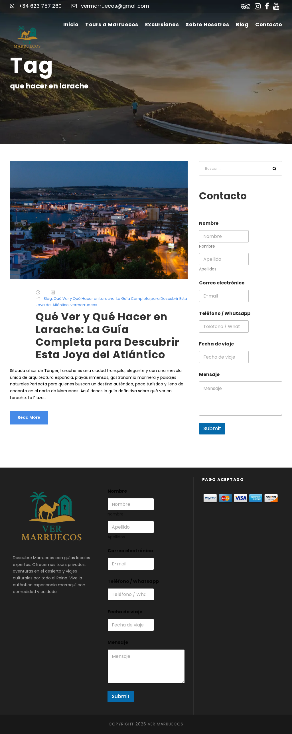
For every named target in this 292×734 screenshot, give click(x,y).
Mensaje (209, 374)
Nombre (207, 246)
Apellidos (207, 269)
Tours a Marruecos (111, 24)
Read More (29, 417)
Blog (242, 24)
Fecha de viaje (216, 344)
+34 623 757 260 (40, 5)
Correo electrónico (222, 283)
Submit (212, 428)
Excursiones (162, 24)
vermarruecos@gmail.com (115, 5)
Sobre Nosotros (207, 24)
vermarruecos (83, 305)
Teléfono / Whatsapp (224, 313)
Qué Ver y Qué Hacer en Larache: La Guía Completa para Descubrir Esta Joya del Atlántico (108, 335)
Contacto (268, 24)
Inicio (70, 24)
